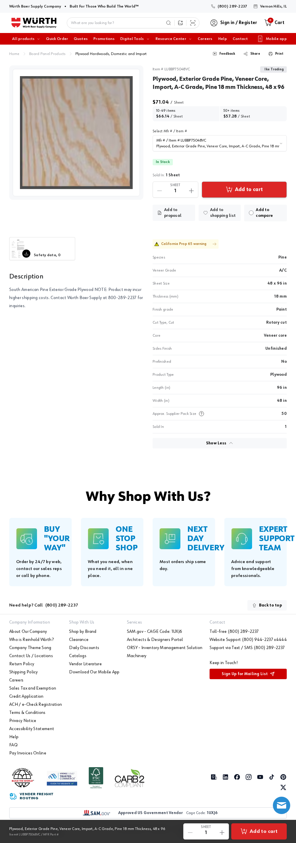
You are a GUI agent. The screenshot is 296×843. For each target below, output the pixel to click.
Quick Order (57, 39)
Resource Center (171, 39)
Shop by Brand (82, 631)
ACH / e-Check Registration (35, 704)
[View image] (76, 132)
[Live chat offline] (281, 805)
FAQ (13, 745)
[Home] (34, 23)
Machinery (137, 656)
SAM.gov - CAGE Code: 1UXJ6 (154, 631)
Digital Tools (132, 39)
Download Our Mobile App (94, 672)
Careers (205, 39)
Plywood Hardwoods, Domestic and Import (111, 54)
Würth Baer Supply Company (35, 6)
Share (255, 54)
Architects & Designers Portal (155, 639)
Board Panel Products (47, 54)
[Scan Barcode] (193, 23)
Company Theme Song (30, 648)
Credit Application (26, 696)
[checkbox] (251, 212)
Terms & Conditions (27, 712)
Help (222, 39)
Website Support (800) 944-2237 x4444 (248, 639)
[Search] (168, 23)
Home (14, 54)
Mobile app (276, 39)
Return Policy (21, 664)
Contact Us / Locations (31, 656)
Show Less (216, 443)
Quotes (81, 39)
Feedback (227, 54)
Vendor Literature (85, 664)
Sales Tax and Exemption (32, 688)
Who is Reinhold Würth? (31, 639)
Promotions (103, 39)
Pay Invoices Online (27, 753)
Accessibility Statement (31, 729)
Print (279, 54)
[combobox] (220, 143)
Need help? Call (43, 605)
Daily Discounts (84, 648)
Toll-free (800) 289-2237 (234, 631)
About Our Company (28, 631)
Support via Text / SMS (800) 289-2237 (247, 648)
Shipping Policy (23, 672)
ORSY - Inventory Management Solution (165, 648)
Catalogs (77, 656)
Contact (240, 39)
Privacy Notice (22, 721)
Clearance (78, 639)
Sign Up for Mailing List (245, 674)
